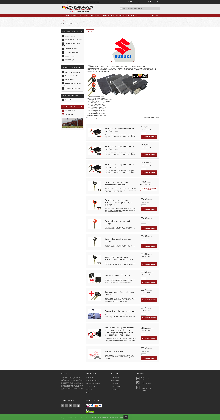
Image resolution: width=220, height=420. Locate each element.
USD (95, 2)
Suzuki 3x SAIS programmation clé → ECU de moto (119, 165)
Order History (115, 377)
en (67, 2)
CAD (91, 2)
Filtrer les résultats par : (92, 118)
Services (65, 15)
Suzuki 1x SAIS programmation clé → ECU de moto (119, 129)
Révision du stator (70, 56)
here (121, 417)
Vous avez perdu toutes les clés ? (71, 44)
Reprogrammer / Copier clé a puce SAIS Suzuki (119, 293)
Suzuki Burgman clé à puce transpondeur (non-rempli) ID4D (119, 258)
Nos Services (75, 15)
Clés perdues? (87, 15)
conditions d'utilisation (92, 386)
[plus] (81, 31)
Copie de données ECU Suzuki (117, 275)
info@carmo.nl (69, 114)
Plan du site (89, 389)
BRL (98, 2)
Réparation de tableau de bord (73, 40)
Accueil (63, 23)
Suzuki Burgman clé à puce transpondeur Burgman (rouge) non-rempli (118, 202)
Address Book (115, 380)
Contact (136, 15)
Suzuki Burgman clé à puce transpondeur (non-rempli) (116, 183)
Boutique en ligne (122, 15)
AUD (88, 2)
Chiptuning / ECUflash (71, 48)
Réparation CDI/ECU (70, 36)
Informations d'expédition (93, 380)
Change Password (116, 386)
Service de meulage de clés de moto (120, 311)
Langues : (63, 2)
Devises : (76, 2)
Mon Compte (114, 383)
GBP (81, 2)
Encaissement (154, 2)
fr (70, 2)
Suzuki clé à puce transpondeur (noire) (118, 240)
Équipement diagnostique (72, 52)
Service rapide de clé (114, 351)
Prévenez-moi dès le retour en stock (149, 189)
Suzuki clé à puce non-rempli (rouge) (117, 222)
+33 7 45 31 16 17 (70, 110)
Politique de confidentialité (93, 383)
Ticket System (90, 377)
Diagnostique (107, 15)
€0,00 (156, 15)
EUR (84, 2)
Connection (142, 2)
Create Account (115, 389)
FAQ (87, 392)
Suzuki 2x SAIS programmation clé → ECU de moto (119, 147)
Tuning (97, 15)
